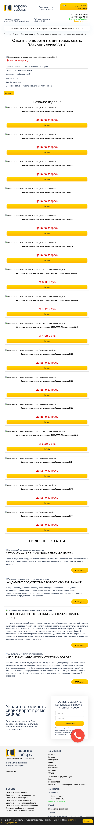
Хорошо (87, 821)
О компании (53, 767)
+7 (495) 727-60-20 (79, 14)
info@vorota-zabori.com (58, 808)
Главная (51, 754)
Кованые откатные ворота (17, 797)
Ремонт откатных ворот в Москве (20, 810)
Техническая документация (60, 776)
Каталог (51, 757)
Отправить (69, 723)
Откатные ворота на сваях (17, 792)
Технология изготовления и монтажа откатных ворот (43, 616)
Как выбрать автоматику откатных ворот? (38, 657)
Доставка (52, 765)
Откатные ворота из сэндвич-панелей (22, 805)
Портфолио (53, 759)
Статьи (51, 772)
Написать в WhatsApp (78, 19)
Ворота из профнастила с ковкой (20, 808)
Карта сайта (11, 771)
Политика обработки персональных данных (67, 784)
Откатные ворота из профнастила (20, 795)
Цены (50, 762)
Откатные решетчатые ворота (18, 800)
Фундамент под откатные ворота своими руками (44, 582)
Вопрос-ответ (54, 781)
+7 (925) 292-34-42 (79, 16)
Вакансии (52, 779)
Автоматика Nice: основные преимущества (39, 553)
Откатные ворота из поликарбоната (21, 803)
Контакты (52, 770)
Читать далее (80, 570)
